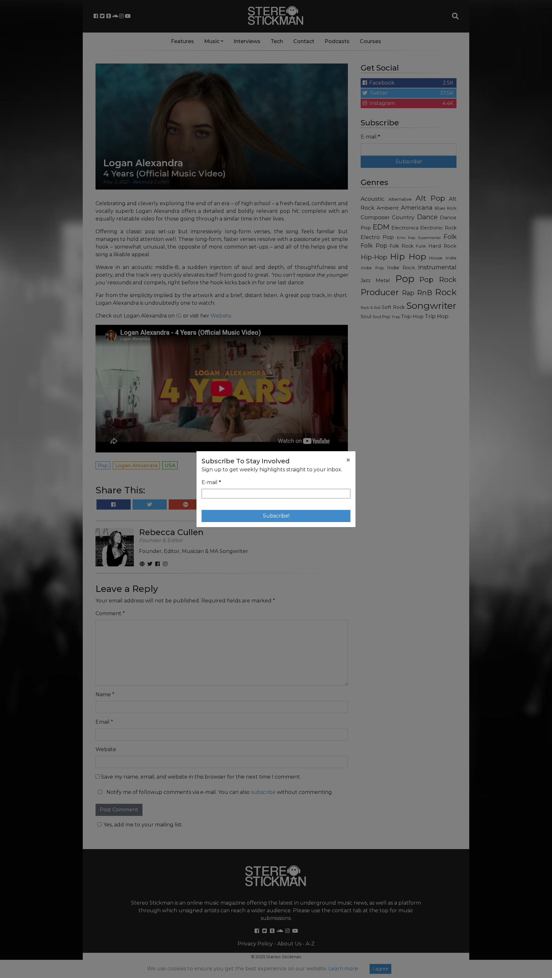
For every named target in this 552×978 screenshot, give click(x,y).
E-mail (211, 482)
